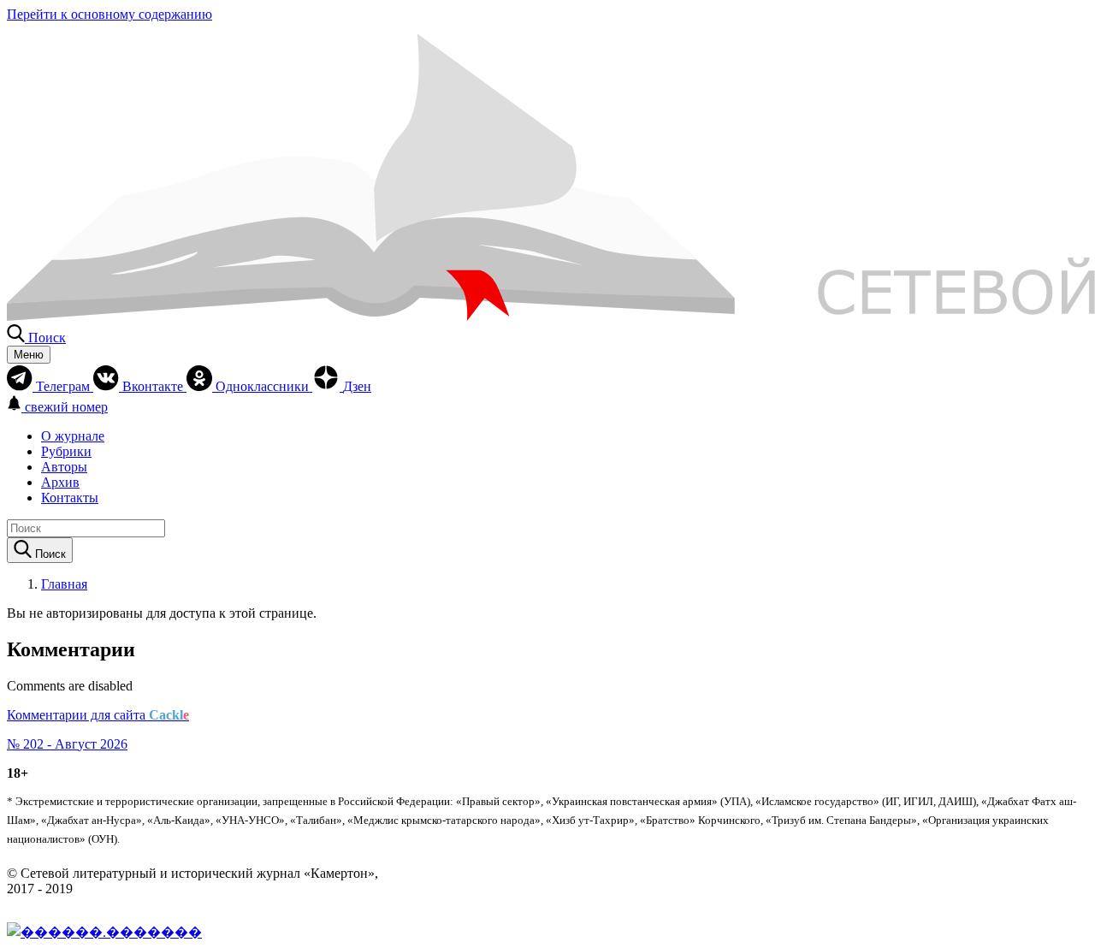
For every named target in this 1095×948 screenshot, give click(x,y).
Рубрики (66, 451)
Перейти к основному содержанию (109, 14)
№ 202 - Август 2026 (67, 744)
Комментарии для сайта (98, 715)
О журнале (72, 436)
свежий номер (66, 407)
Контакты (69, 497)
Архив (60, 482)
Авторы (64, 466)
